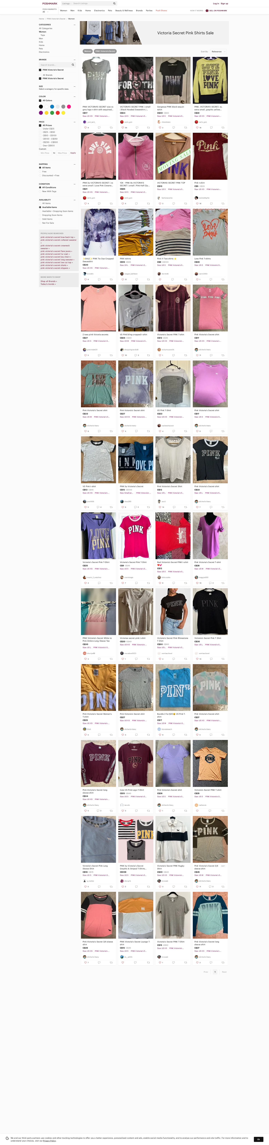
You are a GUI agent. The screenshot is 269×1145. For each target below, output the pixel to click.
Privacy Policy (49, 1141)
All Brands (47, 75)
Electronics (99, 10)
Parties (149, 10)
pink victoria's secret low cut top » (57, 262)
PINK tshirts (125, 258)
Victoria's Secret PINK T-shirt (208, 790)
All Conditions (49, 187)
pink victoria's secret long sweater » (58, 259)
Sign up (224, 3)
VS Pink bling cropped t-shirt (133, 334)
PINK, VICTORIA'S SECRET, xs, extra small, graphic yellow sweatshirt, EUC (208, 108)
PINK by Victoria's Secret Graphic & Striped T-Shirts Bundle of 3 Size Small (132, 867)
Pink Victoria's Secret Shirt (169, 486)
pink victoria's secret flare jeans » (56, 251)
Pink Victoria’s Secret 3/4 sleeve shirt (206, 867)
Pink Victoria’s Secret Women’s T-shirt (97, 715)
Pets (110, 10)
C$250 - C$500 (50, 142)
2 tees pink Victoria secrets (95, 334)
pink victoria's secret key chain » (56, 257)
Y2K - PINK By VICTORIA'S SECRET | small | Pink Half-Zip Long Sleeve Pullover (134, 184)
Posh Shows (161, 10)
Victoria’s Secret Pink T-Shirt (96, 562)
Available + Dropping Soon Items (57, 211)
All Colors (47, 100)
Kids (80, 10)
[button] (67, 3)
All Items (46, 167)
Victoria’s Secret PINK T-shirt (170, 334)
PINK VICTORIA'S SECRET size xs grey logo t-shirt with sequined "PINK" (98, 108)
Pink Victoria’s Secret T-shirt (207, 562)
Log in (216, 3)
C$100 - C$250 (50, 139)
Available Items (49, 207)
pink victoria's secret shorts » (54, 265)
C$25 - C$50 (49, 132)
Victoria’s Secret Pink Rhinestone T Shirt (172, 639)
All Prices (47, 125)
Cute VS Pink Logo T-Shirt (132, 790)
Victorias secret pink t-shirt (132, 638)
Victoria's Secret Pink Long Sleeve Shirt (95, 867)
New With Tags (49, 191)
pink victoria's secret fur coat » (55, 254)
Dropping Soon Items (52, 215)
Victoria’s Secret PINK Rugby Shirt (170, 867)
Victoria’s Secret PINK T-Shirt (171, 941)
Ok (258, 1139)
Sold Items (47, 219)
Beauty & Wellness (124, 10)
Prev (206, 972)
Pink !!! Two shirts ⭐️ (166, 258)
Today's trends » (48, 284)
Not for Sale (48, 223)
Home (88, 10)
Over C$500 (49, 145)
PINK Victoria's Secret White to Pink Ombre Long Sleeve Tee (97, 639)
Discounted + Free (50, 175)
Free (44, 171)
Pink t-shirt (199, 183)
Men (72, 10)
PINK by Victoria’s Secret (131, 486)
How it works (196, 11)
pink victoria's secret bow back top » (58, 237)
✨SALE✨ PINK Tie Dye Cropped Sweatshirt (98, 260)
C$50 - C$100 (49, 135)
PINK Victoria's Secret (56, 19)
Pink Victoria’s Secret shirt (206, 334)
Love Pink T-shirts (202, 258)
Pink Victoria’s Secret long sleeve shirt (95, 791)
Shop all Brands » (49, 281)
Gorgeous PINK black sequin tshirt (170, 108)
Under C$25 (48, 128)
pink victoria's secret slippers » (55, 268)
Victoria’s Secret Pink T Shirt (207, 638)
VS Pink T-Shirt (164, 410)
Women (63, 10)
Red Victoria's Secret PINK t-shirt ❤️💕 (172, 563)
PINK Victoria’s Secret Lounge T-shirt (135, 943)
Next (224, 972)
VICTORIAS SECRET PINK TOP (171, 183)
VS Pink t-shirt (89, 486)
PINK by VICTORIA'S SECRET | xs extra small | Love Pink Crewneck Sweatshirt (98, 184)
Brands (139, 10)
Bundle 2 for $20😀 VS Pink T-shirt (171, 715)
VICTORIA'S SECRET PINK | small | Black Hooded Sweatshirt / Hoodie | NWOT (135, 108)
